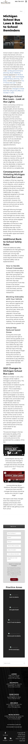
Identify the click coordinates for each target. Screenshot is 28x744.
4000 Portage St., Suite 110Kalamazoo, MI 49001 (14, 684)
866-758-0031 (19, 1)
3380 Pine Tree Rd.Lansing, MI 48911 (14, 676)
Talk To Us (13, 526)
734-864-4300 (16, 707)
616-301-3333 (16, 698)
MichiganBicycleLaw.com (14, 727)
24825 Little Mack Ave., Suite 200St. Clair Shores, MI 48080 (14, 716)
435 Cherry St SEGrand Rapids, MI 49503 (14, 696)
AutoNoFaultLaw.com (14, 724)
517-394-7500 (16, 678)
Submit (14, 579)
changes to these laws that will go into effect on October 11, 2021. (13, 91)
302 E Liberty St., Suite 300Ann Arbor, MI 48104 (14, 705)
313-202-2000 (16, 719)
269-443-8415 (16, 687)
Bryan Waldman (15, 73)
